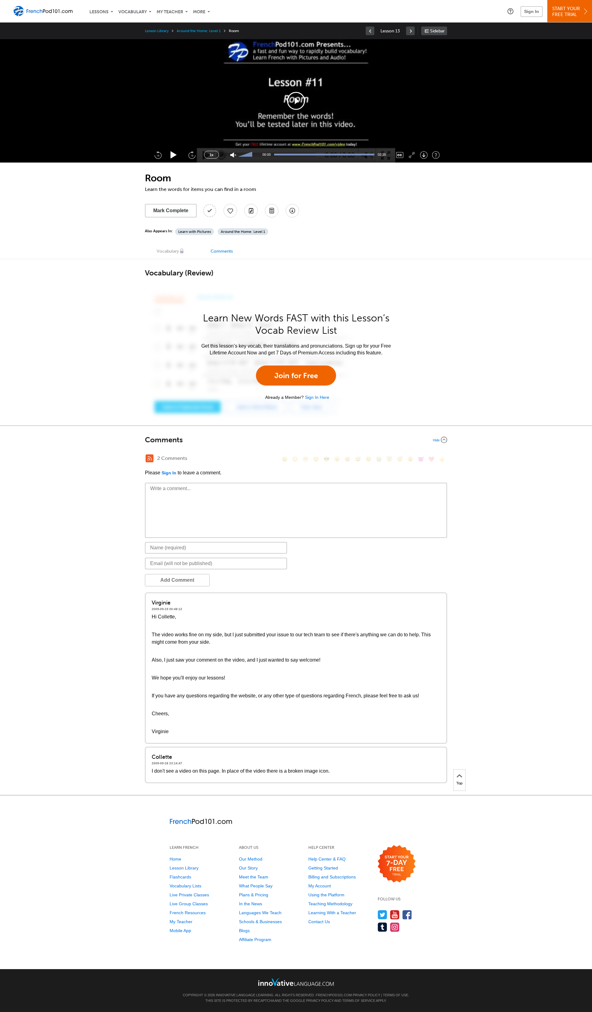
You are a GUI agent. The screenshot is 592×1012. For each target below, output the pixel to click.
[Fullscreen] (412, 155)
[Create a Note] (251, 210)
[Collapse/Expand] (296, 440)
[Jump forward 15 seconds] (191, 154)
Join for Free (296, 375)
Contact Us (319, 921)
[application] (296, 101)
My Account (319, 885)
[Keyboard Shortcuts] (436, 155)
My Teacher (170, 11)
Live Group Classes (189, 903)
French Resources (188, 912)
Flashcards (180, 876)
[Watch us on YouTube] (395, 914)
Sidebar (437, 31)
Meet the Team (253, 876)
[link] (370, 31)
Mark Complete (170, 210)
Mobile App (180, 930)
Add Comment (177, 580)
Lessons (99, 11)
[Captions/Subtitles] (400, 155)
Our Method (250, 859)
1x (211, 155)
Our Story (248, 867)
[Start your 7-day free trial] (397, 864)
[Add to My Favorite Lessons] (230, 210)
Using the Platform (326, 894)
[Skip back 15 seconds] (157, 154)
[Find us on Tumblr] (382, 927)
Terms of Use (395, 995)
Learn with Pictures (194, 231)
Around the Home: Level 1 (199, 31)
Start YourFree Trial (566, 11)
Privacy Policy (366, 995)
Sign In (531, 11)
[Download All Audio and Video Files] (292, 210)
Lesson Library (157, 31)
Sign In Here (317, 397)
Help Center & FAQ (327, 859)
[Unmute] (233, 155)
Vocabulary (132, 11)
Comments (222, 251)
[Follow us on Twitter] (382, 914)
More (199, 11)
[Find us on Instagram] (395, 927)
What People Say (256, 885)
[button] (510, 11)
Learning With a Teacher (332, 912)
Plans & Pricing (253, 894)
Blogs (244, 930)
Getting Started (323, 867)
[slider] (246, 155)
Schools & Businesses (260, 921)
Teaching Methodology (330, 903)
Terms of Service (358, 1000)
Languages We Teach (260, 912)
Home (175, 859)
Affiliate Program (255, 939)
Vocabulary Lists (185, 885)
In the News (250, 903)
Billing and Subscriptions (332, 876)
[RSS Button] (149, 458)
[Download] (424, 155)
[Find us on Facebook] (407, 914)
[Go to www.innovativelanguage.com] (296, 982)
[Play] (174, 155)
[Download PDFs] (271, 210)
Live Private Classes (189, 894)
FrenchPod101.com (334, 995)
